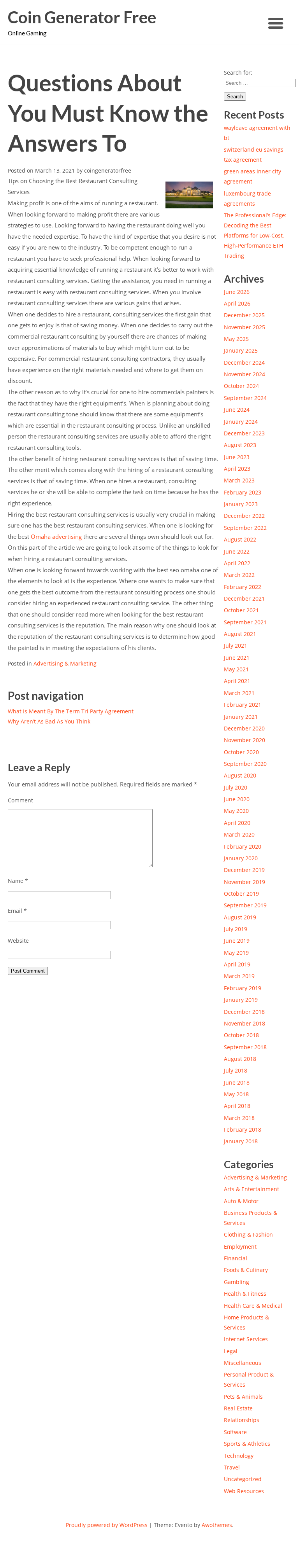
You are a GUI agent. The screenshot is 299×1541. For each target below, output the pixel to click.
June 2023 (237, 457)
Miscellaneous (242, 1362)
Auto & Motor (241, 1201)
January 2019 (241, 999)
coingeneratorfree (107, 170)
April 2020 (237, 822)
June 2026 (237, 291)
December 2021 (244, 598)
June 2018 (237, 1082)
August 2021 (240, 634)
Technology (238, 1455)
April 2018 (237, 1105)
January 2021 (241, 716)
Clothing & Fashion (248, 1234)
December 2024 (244, 362)
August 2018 (240, 1058)
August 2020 (240, 775)
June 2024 (237, 409)
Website (18, 940)
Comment (20, 800)
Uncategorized (243, 1479)
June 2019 (237, 940)
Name (18, 880)
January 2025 (241, 350)
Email (17, 910)
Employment (240, 1246)
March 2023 (239, 480)
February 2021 (242, 704)
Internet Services (246, 1339)
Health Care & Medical (253, 1305)
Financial (235, 1258)
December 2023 (244, 433)
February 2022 (242, 587)
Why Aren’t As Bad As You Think (49, 721)
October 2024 (241, 386)
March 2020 (239, 834)
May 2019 (236, 952)
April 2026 (237, 303)
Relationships (241, 1420)
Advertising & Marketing (65, 663)
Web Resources (244, 1491)
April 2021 (237, 681)
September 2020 (245, 763)
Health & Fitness (245, 1293)
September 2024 (245, 398)
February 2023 (242, 492)
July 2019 (235, 929)
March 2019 (239, 976)
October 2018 (241, 1035)
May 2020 (236, 810)
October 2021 (241, 610)
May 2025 (236, 338)
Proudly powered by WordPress (107, 1525)
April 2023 (237, 468)
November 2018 (244, 1023)
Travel (232, 1467)
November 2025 (244, 327)
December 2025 (244, 315)
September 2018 (245, 1047)
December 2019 (244, 870)
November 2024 (244, 374)
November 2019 (244, 882)
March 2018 (239, 1118)
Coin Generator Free (82, 17)
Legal (230, 1351)
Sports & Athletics (247, 1443)
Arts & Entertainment (251, 1189)
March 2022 (239, 574)
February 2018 (242, 1129)
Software (235, 1432)
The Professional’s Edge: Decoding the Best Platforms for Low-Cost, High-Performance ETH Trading (255, 235)
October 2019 (241, 893)
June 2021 (237, 657)
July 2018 (235, 1070)
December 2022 (244, 515)
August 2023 (240, 445)
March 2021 (239, 693)
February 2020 (242, 846)
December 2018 (244, 1011)
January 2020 (241, 858)
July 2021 (235, 645)
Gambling (236, 1282)
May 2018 (236, 1094)
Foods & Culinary (246, 1270)
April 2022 (237, 563)
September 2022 (245, 527)
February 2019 (242, 988)
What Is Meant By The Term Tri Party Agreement (71, 711)
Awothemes (217, 1525)
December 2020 (244, 728)
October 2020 (241, 752)
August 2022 (240, 539)
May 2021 (236, 669)
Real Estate (238, 1408)
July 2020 (235, 787)
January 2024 (241, 421)
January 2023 (241, 504)
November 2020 (244, 740)
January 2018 (241, 1141)
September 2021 (245, 622)
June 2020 (237, 799)
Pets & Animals (243, 1396)
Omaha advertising (57, 537)
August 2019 (240, 917)
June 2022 (237, 551)
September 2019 (245, 905)
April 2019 (237, 964)
